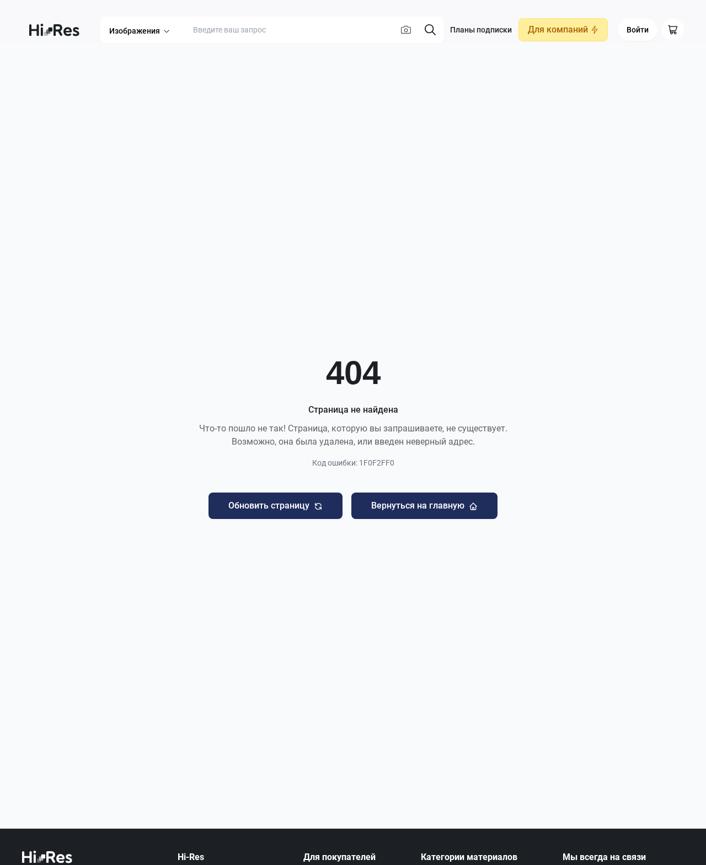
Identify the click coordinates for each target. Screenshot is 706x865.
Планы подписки (481, 29)
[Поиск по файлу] (406, 30)
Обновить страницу (268, 505)
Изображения (134, 30)
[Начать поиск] (430, 30)
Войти (638, 29)
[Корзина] (673, 30)
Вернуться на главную (417, 505)
